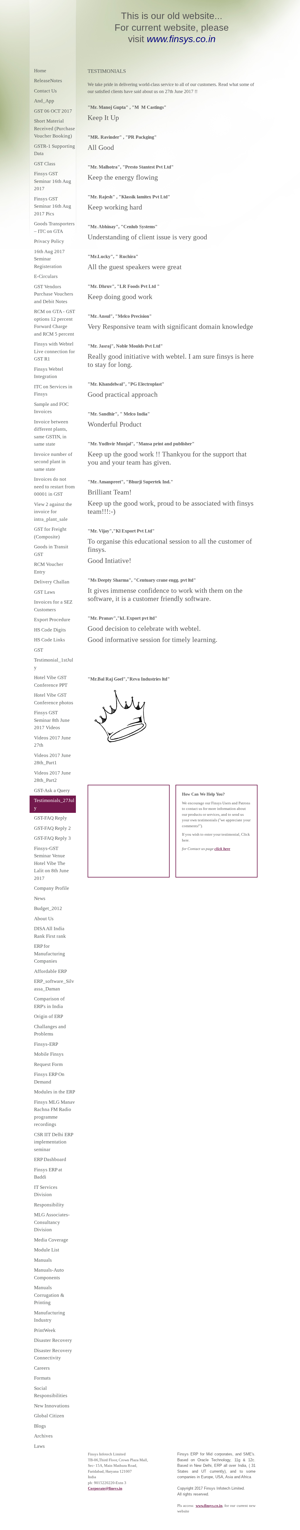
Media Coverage (51, 1240)
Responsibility (49, 1205)
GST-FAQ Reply (50, 818)
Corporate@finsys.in (105, 1488)
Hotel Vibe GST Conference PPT (50, 681)
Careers (42, 1368)
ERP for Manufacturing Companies (49, 953)
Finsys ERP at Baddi (48, 1173)
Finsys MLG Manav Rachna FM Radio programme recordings (54, 1113)
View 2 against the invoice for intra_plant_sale (53, 512)
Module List (46, 1250)
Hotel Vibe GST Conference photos (53, 698)
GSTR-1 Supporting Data (54, 150)
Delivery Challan (51, 582)
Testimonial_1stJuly (53, 663)
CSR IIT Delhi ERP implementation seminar (53, 1142)
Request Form (48, 1064)
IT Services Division (45, 1191)
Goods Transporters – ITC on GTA (54, 227)
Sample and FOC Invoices (51, 408)
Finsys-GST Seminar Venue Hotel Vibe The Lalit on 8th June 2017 (51, 863)
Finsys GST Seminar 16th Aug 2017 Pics (52, 206)
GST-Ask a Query (52, 790)
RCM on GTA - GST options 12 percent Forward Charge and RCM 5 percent (54, 323)
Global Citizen (49, 1416)
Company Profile (51, 888)
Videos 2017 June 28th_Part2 (52, 776)
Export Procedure (52, 619)
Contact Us (45, 91)
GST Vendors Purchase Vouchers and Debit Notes (53, 294)
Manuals (43, 1260)
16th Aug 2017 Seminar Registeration (49, 259)
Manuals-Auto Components (49, 1273)
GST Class (44, 163)
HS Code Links (49, 640)
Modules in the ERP (54, 1092)
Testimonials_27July (54, 804)
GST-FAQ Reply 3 (52, 838)
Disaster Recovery (53, 1340)
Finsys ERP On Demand (49, 1078)
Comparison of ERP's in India (49, 1002)
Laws (39, 1446)
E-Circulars (46, 276)
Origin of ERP (48, 1016)
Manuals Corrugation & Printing (49, 1295)
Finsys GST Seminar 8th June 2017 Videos (52, 720)
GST (38, 650)
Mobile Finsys (49, 1054)
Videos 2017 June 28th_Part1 (52, 759)
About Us (44, 918)
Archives (43, 1436)
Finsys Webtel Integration (48, 373)
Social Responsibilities (50, 1392)
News (39, 898)
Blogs (40, 1426)
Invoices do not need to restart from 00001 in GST (54, 486)
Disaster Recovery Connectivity (53, 1354)
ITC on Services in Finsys (53, 390)
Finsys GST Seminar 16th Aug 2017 (52, 181)
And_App (44, 101)
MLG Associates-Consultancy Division (52, 1222)
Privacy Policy (49, 241)
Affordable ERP (50, 971)
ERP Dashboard (50, 1159)
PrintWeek (45, 1330)
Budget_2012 (48, 908)
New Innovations (51, 1406)
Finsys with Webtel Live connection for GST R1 (54, 351)
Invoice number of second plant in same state (53, 461)
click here (222, 848)
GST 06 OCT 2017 (53, 111)
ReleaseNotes (48, 80)
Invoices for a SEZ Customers (53, 605)
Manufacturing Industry (49, 1316)
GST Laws (44, 592)
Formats (42, 1378)
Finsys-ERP (46, 1044)
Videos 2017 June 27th (52, 741)
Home (40, 70)
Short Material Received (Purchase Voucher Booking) (54, 128)
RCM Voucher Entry (48, 568)
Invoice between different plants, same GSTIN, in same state (51, 433)
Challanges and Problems (50, 1030)
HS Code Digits (50, 630)
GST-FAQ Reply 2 (52, 828)
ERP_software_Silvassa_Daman (54, 985)
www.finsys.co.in (209, 1505)
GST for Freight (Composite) (50, 533)
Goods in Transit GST (51, 550)
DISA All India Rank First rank (50, 932)
